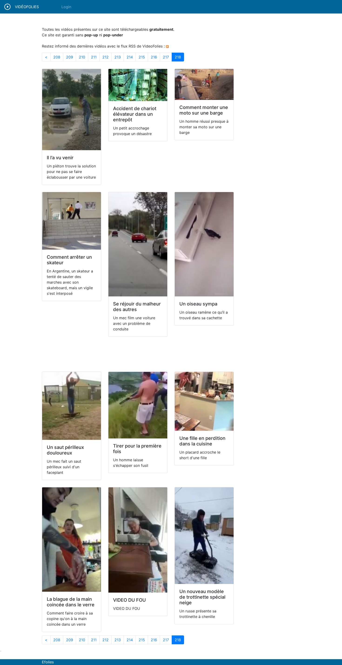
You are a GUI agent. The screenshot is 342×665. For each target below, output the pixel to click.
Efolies (48, 662)
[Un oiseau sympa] (204, 244)
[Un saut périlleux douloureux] (71, 406)
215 (143, 56)
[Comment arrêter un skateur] (71, 221)
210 (83, 56)
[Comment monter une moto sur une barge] (204, 84)
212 (107, 56)
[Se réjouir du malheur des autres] (137, 244)
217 (167, 56)
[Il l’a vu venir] (71, 109)
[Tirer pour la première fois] (137, 405)
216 (155, 56)
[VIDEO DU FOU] (137, 540)
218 (179, 56)
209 (71, 56)
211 (95, 56)
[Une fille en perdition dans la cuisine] (204, 401)
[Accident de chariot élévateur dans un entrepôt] (137, 85)
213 (119, 56)
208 (58, 56)
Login (66, 6)
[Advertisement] (138, 354)
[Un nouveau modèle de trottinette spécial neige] (204, 535)
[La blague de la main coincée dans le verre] (71, 539)
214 (131, 56)
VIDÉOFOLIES (27, 6)
